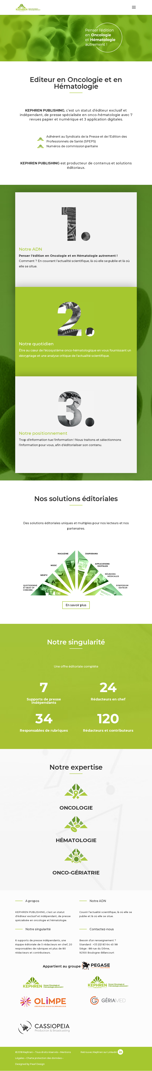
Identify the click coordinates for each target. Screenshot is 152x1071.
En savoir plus (76, 605)
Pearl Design (37, 1064)
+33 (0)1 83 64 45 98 (105, 944)
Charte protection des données (44, 1058)
